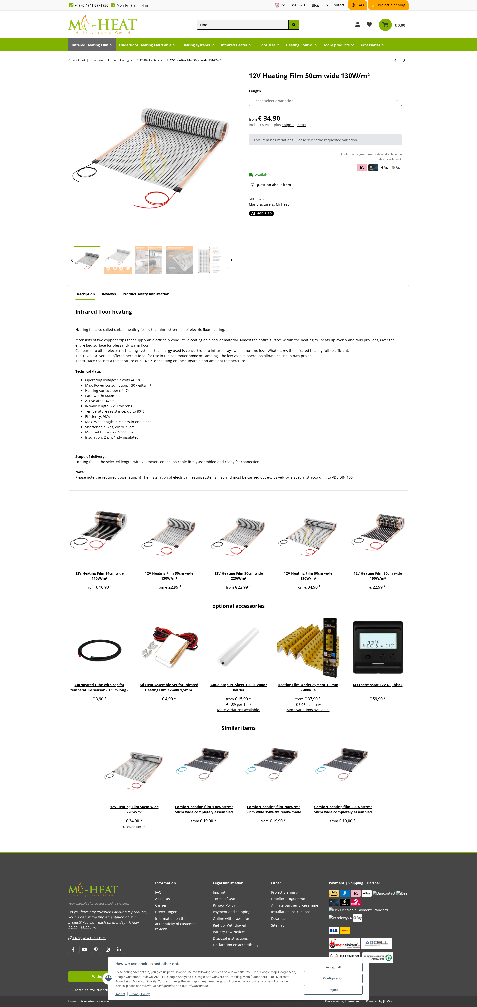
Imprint (120, 994)
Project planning (391, 5)
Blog (315, 5)
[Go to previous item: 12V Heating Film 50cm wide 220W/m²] (395, 60)
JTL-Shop (389, 1001)
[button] (279, 5)
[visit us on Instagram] (107, 950)
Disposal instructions (230, 938)
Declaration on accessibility (235, 944)
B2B (301, 5)
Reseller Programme (288, 898)
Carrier (161, 905)
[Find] (293, 25)
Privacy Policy (139, 994)
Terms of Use (224, 898)
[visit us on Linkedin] (119, 950)
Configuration (333, 978)
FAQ (360, 5)
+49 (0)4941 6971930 (91, 5)
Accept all (333, 967)
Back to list (78, 60)
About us (162, 898)
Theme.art (352, 1001)
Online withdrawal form (233, 918)
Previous (72, 260)
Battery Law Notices (229, 931)
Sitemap (278, 925)
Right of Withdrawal (229, 925)
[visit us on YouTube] (84, 950)
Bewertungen (166, 911)
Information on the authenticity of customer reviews (175, 923)
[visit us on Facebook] (73, 950)
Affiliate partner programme (294, 905)
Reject (333, 990)
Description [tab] (85, 294)
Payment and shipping (231, 911)
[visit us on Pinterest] (96, 950)
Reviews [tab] (109, 294)
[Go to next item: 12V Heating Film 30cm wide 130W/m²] (404, 60)
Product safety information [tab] (146, 294)
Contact (337, 5)
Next (231, 260)
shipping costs (294, 124)
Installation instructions (291, 911)
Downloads (280, 918)
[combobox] (325, 101)
